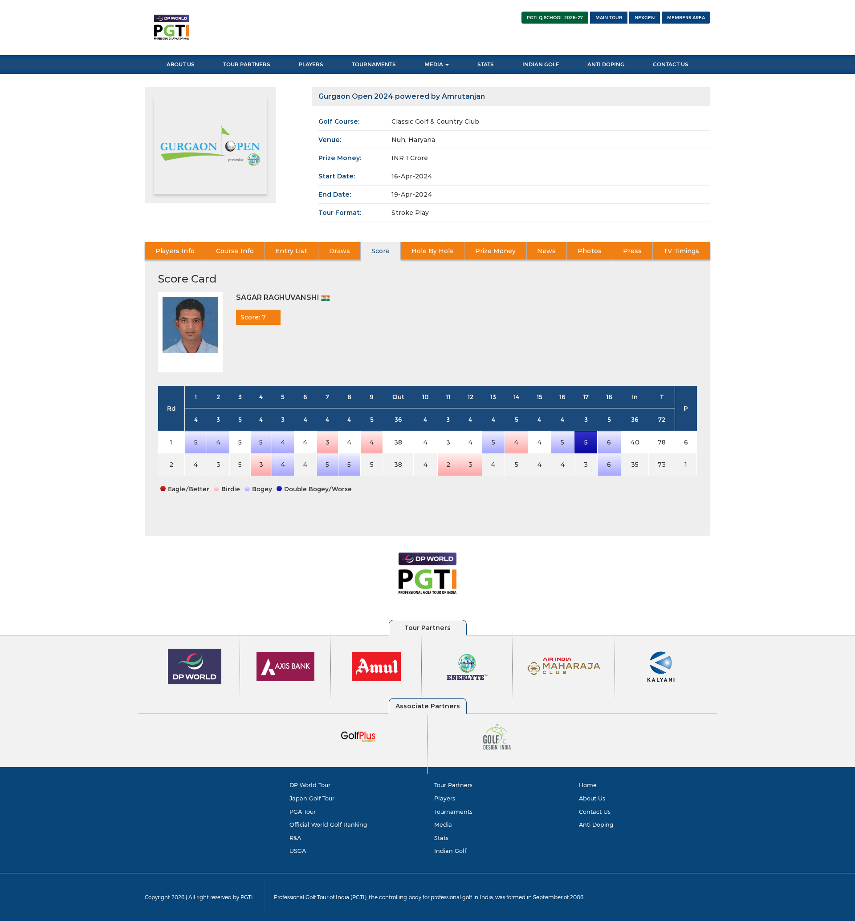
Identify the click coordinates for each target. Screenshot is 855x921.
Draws (339, 251)
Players (311, 64)
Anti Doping (605, 64)
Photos (590, 251)
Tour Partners (246, 64)
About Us (181, 64)
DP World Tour (309, 784)
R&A (295, 837)
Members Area (686, 17)
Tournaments (374, 64)
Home (588, 784)
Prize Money (495, 251)
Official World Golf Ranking (328, 824)
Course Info (235, 251)
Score (380, 251)
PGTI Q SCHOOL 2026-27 (555, 17)
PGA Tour (302, 811)
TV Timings (681, 251)
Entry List (291, 251)
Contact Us (670, 64)
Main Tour (608, 17)
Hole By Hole (432, 251)
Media (434, 64)
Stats (485, 64)
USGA (297, 850)
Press (632, 251)
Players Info (175, 251)
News (546, 251)
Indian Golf (540, 64)
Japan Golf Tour (311, 798)
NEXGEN (645, 17)
